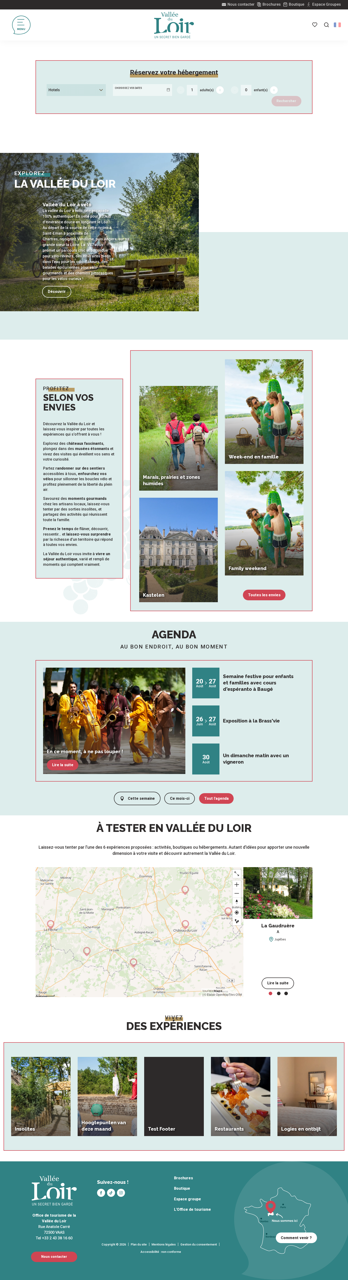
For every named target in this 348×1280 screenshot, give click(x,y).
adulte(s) (207, 90)
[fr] (337, 24)
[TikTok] (111, 1193)
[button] (326, 24)
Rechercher (286, 101)
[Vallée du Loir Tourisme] (174, 25)
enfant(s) (261, 90)
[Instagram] (121, 1193)
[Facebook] (101, 1193)
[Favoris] (315, 24)
